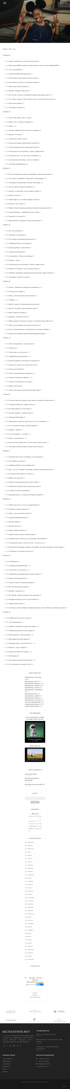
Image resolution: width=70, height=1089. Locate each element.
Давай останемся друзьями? (17, 578)
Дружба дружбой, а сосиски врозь (19, 247)
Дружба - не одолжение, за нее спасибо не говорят (24, 191)
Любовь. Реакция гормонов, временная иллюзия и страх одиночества (29, 208)
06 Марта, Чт (6, 451)
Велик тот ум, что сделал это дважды (20, 122)
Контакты (5, 1071)
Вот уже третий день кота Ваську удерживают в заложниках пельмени (30, 174)
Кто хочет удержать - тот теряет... (19, 434)
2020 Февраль (29, 959)
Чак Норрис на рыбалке (16, 107)
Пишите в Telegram (43, 1061)
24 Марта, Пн (6, 111)
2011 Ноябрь (29, 865)
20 (35, 826)
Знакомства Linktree (31, 774)
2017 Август (29, 946)
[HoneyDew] (11, 1020)
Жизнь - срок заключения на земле (19, 513)
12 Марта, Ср (6, 338)
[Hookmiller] (59, 1020)
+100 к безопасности (15, 622)
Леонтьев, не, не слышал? (16, 216)
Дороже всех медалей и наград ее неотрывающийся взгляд (26, 333)
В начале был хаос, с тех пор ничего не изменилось (24, 155)
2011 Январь (29, 845)
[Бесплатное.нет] (5, 3)
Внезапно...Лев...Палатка (16, 203)
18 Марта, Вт (6, 281)
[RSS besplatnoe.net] (21, 1046)
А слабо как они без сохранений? (18, 490)
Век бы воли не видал (15, 103)
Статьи (5, 1069)
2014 (10, 49)
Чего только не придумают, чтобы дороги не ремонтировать (26, 178)
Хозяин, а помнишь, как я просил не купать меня (23, 61)
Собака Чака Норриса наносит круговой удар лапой (24, 390)
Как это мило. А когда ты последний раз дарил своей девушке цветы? (29, 95)
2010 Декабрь (29, 842)
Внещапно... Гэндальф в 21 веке (18, 316)
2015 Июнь (28, 927)
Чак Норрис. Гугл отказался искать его (20, 551)
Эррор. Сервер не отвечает (17, 530)
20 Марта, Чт (6, 168)
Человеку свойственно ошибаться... (19, 377)
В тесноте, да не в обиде (16, 291)
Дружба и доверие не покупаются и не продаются (23, 360)
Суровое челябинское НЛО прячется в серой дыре (24, 130)
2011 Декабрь (29, 868)
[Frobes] (59, 1012)
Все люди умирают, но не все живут (19, 408)
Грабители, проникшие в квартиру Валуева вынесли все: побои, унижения (31, 273)
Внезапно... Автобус (15, 430)
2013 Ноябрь (29, 904)
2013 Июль (28, 894)
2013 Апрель (29, 891)
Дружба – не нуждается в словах (46, 1034)
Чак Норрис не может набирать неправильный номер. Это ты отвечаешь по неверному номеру (37, 607)
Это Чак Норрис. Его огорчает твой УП (20, 664)
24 (29, 828)
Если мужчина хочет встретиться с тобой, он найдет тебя (26, 151)
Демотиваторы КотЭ (31, 693)
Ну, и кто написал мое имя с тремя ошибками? (22, 425)
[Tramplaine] (35, 1012)
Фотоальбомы (7, 1064)
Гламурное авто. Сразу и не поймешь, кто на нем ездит (25, 457)
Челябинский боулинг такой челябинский (21, 465)
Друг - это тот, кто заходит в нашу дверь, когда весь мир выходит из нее (30, 469)
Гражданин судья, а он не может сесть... (21, 643)
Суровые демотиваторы (32, 706)
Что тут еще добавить (15, 69)
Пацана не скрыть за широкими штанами (21, 582)
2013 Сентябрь (30, 897)
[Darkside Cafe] (35, 1020)
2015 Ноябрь (29, 930)
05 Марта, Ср (7, 499)
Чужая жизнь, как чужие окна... (18, 352)
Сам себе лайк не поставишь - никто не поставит (23, 160)
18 (31, 826)
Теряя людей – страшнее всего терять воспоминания (47, 1047)
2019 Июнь (28, 956)
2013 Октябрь (29, 901)
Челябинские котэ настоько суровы (19, 618)
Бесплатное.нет (16, 1031)
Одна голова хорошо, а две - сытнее (19, 117)
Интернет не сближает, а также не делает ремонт (23, 268)
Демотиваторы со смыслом (33, 677)
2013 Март (28, 887)
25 (31, 828)
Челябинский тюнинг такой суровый (19, 243)
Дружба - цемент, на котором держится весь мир (23, 304)
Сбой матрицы (13, 656)
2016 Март (28, 933)
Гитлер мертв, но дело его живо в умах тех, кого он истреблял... (28, 421)
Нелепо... (11, 126)
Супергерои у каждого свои (17, 139)
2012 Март (28, 878)
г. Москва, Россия (43, 1058)
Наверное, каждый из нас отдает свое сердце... (23, 626)
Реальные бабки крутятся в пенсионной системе (23, 147)
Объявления (6, 1066)
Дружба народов (14, 521)
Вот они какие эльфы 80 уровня (18, 586)
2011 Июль (28, 858)
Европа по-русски (14, 195)
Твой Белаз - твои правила (17, 235)
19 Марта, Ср (6, 224)
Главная (35, 39)
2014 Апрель (29, 920)
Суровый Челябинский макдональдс (19, 74)
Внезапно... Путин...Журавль (17, 647)
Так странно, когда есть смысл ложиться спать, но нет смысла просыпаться (31, 99)
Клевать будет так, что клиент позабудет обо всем (23, 199)
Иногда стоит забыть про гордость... (19, 651)
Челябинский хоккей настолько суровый (21, 630)
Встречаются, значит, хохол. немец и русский (22, 365)
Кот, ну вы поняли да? (15, 230)
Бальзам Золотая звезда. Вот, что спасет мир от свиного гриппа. (28, 442)
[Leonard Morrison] (11, 1011)
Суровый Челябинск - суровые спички (20, 413)
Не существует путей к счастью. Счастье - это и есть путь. (26, 543)
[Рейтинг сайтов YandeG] (31, 984)
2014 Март (28, 917)
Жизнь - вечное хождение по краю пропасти (22, 295)
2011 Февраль (29, 848)
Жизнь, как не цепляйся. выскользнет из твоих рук (24, 325)
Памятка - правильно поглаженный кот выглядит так (24, 287)
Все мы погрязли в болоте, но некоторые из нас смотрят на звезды (28, 329)
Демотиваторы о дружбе (32, 685)
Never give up (35, 746)
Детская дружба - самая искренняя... (20, 634)
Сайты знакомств (8, 1058)
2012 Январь (29, 871)
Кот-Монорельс (13, 561)
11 (31, 823)
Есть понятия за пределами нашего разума (21, 239)
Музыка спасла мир (15, 386)
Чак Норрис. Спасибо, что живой (18, 277)
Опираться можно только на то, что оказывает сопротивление (27, 538)
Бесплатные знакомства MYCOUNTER (32, 779)
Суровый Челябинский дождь (18, 517)
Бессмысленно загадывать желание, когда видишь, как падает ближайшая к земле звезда (36, 547)
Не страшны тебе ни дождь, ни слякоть (20, 473)
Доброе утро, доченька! (16, 478)
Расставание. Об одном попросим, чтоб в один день (24, 595)
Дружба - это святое (15, 134)
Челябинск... (12, 300)
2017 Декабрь (29, 949)
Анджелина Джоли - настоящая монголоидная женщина (25, 494)
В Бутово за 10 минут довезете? (18, 509)
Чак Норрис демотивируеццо (17, 164)
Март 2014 (35, 813)
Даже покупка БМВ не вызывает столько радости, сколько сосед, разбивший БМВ (33, 65)
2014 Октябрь (29, 923)
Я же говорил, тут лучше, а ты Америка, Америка (23, 82)
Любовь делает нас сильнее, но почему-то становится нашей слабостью (30, 321)
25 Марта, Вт (6, 55)
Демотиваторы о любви (32, 696)
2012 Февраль (29, 874)
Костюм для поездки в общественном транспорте (23, 143)
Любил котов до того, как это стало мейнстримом (23, 505)
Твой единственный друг (16, 417)
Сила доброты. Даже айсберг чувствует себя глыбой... (25, 182)
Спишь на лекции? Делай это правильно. (21, 373)
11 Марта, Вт (6, 394)
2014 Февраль (29, 913)
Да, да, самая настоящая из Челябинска (21, 187)
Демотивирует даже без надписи (18, 639)
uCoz (47, 1082)
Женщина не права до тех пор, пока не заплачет (23, 599)
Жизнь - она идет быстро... (17, 438)
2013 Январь (29, 884)
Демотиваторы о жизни (32, 687)
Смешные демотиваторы (32, 704)
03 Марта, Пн (7, 612)
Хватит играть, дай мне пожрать (18, 86)
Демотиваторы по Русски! (32, 700)
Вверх (65, 1086)
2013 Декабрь (29, 907)
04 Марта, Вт (6, 555)
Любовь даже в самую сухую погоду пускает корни (24, 486)
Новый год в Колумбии (15, 369)
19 (33, 826)
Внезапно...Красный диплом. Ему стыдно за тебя (23, 482)
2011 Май (28, 852)
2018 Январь (29, 952)
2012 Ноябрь (29, 881)
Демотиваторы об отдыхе (32, 698)
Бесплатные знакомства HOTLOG (34, 784)
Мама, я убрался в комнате (17, 312)
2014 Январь (29, 910)
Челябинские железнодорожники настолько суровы (24, 574)
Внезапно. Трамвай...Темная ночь (19, 90)
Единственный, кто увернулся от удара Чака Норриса (24, 220)
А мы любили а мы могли (16, 461)
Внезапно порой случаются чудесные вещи (21, 534)
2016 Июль (28, 943)
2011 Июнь (28, 855)
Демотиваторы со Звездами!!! (33, 689)
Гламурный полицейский (16, 252)
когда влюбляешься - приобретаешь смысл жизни (23, 212)
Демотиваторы (7, 1061)
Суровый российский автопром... (19, 565)
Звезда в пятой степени (16, 603)
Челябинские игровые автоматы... (19, 356)
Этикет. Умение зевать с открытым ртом (21, 344)
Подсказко (12, 348)
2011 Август (29, 862)
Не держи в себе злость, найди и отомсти (21, 404)
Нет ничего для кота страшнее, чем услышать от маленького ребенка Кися (31, 400)
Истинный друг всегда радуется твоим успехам (23, 78)
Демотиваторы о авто (31, 681)
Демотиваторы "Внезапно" (32, 683)
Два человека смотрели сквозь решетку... (21, 660)
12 (33, 823)
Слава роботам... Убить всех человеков (20, 256)
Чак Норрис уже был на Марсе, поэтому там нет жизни (25, 446)
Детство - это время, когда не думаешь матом (22, 308)
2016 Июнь (28, 939)
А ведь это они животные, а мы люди (20, 381)
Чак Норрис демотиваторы (33, 702)
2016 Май (28, 936)
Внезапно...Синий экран (16, 591)
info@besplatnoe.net (44, 1064)
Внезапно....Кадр (14, 260)
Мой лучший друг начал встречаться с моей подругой (49, 1040)
